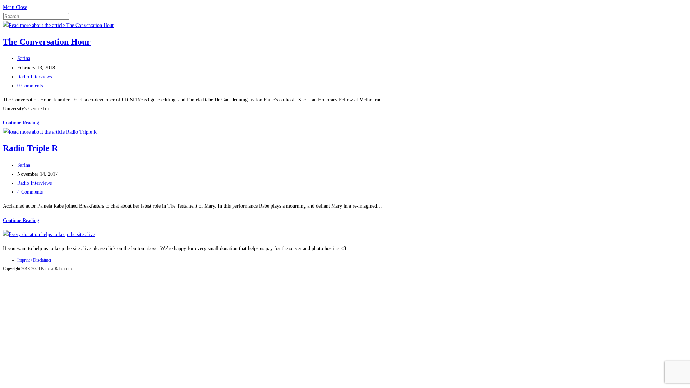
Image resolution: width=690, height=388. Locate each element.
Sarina (23, 58)
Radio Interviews (34, 76)
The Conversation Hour (47, 41)
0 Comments (30, 85)
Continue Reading (21, 122)
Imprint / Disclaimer (34, 260)
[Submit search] (73, 18)
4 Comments (30, 192)
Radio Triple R (30, 148)
